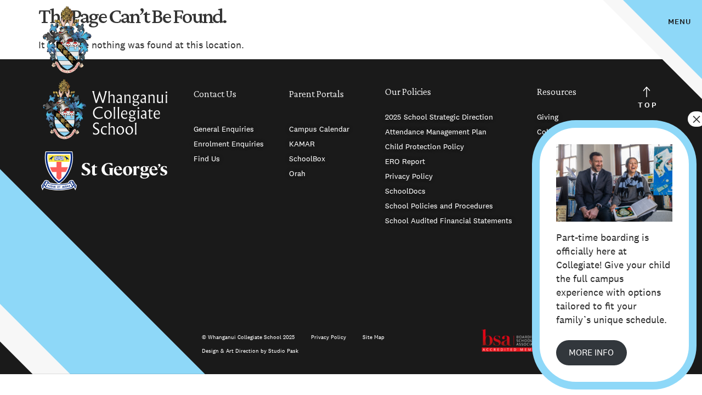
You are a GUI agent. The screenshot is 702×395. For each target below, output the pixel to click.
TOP (648, 105)
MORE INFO (591, 352)
